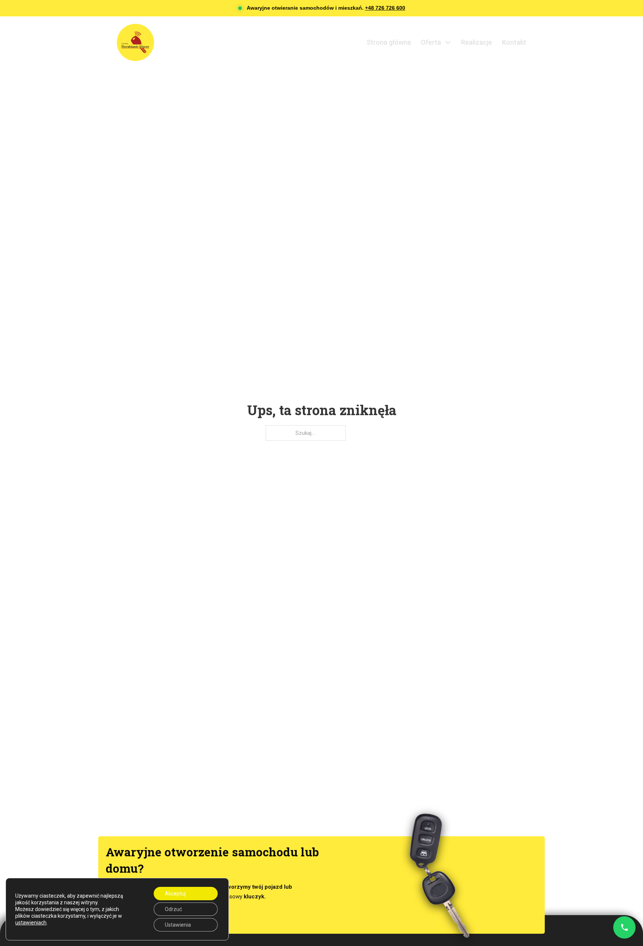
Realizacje (476, 42)
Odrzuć (173, 909)
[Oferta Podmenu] (448, 42)
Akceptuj (175, 894)
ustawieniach (31, 923)
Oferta (431, 42)
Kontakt (514, 42)
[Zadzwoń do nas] (624, 927)
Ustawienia (178, 925)
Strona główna (389, 42)
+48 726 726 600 (385, 8)
